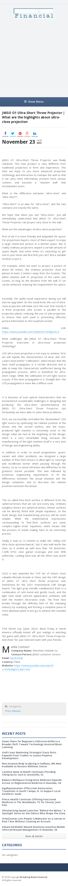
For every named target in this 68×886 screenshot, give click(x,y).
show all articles (34, 836)
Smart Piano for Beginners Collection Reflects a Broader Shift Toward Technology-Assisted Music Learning (32, 744)
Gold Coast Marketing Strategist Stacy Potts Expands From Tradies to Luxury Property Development (29, 755)
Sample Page (58, 877)
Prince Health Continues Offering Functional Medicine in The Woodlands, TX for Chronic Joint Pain (31, 802)
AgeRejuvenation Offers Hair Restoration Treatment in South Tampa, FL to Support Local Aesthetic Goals (31, 791)
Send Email (16, 658)
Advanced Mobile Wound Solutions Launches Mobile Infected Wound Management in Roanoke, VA (33, 828)
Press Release (13, 711)
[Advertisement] (34, 58)
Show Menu (36, 101)
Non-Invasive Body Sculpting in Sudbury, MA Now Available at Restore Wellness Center (31, 765)
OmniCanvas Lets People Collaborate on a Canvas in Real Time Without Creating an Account (33, 820)
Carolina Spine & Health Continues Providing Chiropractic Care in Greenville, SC (28, 773)
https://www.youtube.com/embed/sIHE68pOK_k (30, 331)
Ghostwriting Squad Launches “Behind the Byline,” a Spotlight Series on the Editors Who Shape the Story (33, 812)
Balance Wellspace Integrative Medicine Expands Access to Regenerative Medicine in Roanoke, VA (32, 781)
